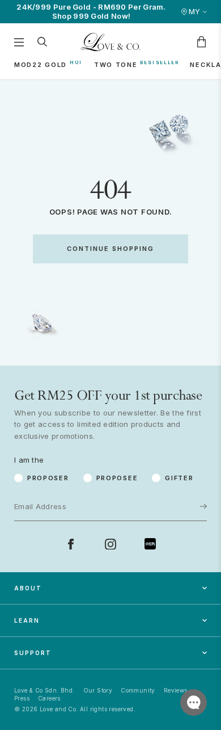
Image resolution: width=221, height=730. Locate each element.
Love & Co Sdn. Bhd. (44, 690)
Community (138, 690)
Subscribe (167, 470)
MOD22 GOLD (40, 65)
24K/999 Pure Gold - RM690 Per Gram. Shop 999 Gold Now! (91, 11)
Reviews (176, 690)
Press (21, 698)
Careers (49, 698)
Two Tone (116, 65)
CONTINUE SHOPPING (110, 249)
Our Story (98, 690)
